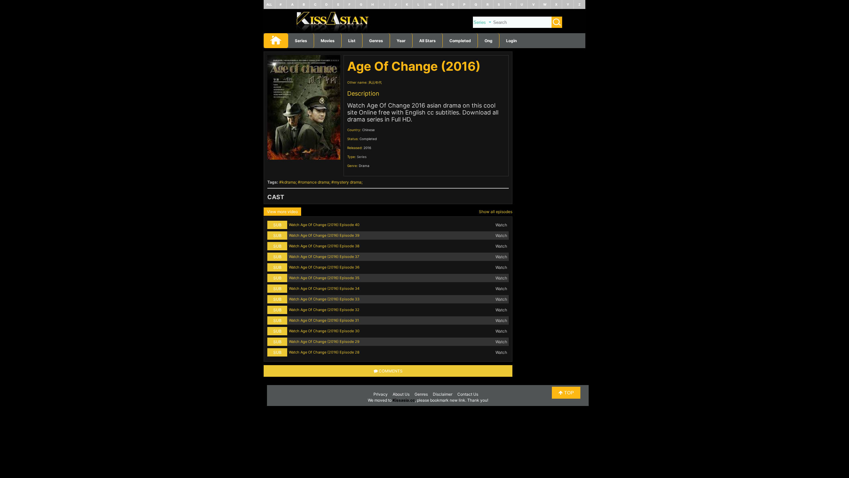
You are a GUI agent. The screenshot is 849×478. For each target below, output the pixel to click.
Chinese (368, 130)
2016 (367, 148)
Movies (328, 40)
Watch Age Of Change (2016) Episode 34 (324, 288)
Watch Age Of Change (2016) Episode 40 (324, 224)
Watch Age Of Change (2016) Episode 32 (324, 309)
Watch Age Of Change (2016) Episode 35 (324, 278)
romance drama (314, 182)
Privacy (380, 394)
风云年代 (375, 82)
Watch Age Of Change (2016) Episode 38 (324, 246)
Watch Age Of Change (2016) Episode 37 (324, 256)
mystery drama (347, 182)
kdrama (289, 182)
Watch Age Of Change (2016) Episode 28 (324, 352)
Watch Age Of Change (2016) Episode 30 (324, 331)
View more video (282, 211)
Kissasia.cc (404, 400)
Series (301, 40)
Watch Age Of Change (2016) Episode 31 (324, 320)
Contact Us (467, 394)
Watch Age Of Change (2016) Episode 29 (324, 341)
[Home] (424, 31)
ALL (269, 4)
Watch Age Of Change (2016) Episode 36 (324, 267)
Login (511, 40)
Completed (460, 40)
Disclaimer (442, 394)
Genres (421, 394)
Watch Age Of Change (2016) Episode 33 (324, 299)
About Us (401, 394)
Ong (488, 40)
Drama (364, 166)
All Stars (427, 40)
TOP (568, 392)
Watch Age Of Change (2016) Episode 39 (324, 235)
